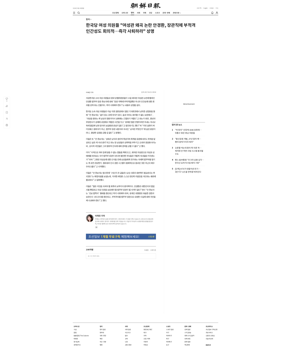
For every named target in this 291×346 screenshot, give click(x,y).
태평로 (76, 339)
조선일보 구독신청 (211, 330)
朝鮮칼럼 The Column (81, 336)
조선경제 (146, 326)
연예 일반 (187, 330)
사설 (75, 330)
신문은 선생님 (210, 336)
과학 (145, 336)
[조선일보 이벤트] (121, 236)
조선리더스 (209, 326)
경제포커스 (77, 345)
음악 (192, 336)
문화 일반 (187, 342)
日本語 (212, 8)
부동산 (146, 345)
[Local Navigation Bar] (74, 12)
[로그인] (217, 12)
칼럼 (75, 333)
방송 (189, 333)
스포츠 (168, 326)
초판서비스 (209, 333)
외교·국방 (103, 342)
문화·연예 (187, 326)
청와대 (102, 333)
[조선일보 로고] (145, 5)
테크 (145, 333)
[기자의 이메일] (96, 228)
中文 (217, 8)
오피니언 (76, 326)
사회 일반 (128, 330)
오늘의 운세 (209, 339)
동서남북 (76, 342)
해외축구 (169, 342)
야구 (167, 333)
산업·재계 (147, 339)
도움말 (146, 250)
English (205, 8)
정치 (88, 19)
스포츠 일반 (170, 330)
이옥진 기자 (89, 92)
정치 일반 (103, 330)
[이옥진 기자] (90, 218)
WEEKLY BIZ (148, 330)
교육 (126, 339)
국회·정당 (103, 336)
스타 (185, 333)
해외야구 (169, 336)
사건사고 (128, 333)
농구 (167, 345)
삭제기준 (153, 250)
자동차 (146, 342)
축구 (167, 339)
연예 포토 (187, 339)
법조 (126, 336)
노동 (126, 342)
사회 (126, 326)
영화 (188, 345)
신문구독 (199, 8)
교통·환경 (128, 345)
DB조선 (208, 345)
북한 (101, 339)
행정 (101, 345)
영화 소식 (187, 336)
